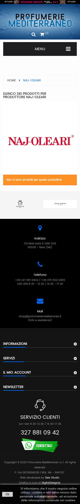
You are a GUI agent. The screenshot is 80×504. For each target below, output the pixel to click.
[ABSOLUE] (20, 204)
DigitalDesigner (51, 483)
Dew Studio (52, 478)
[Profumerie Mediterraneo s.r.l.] (40, 20)
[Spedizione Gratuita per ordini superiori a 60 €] (40, 2)
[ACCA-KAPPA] (60, 204)
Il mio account (17, 372)
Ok (7, 494)
